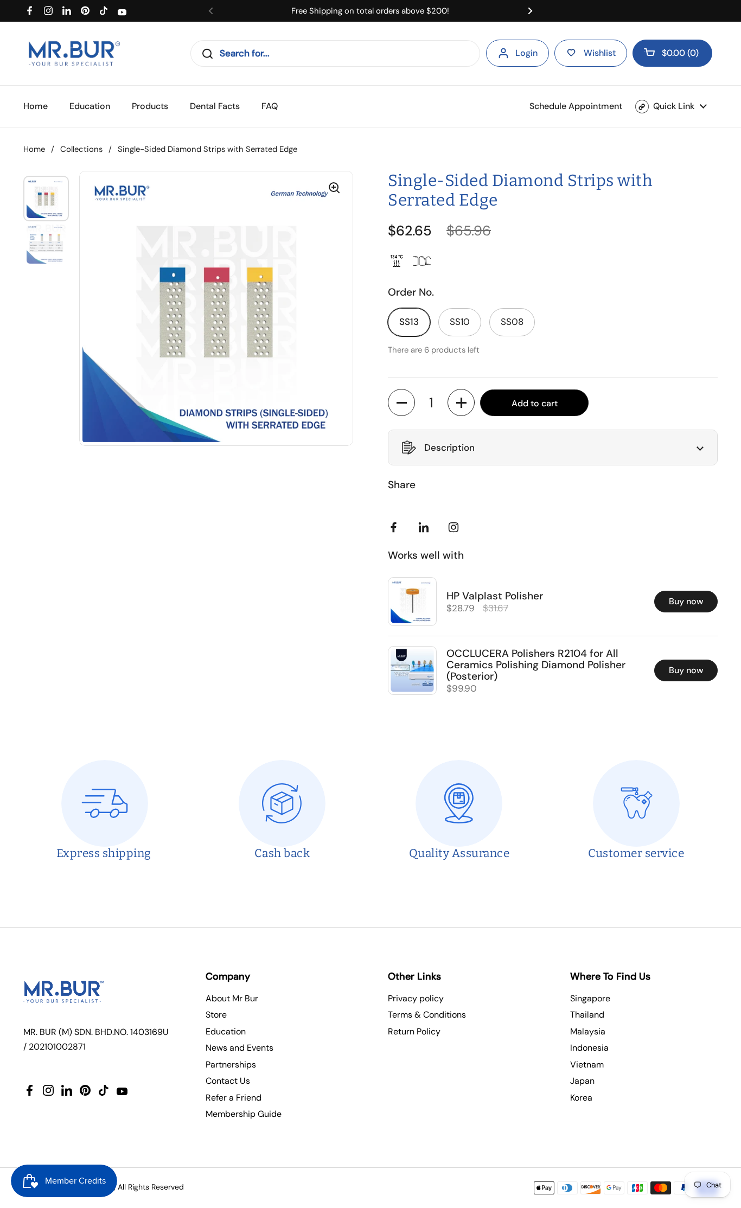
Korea (581, 1097)
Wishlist (600, 53)
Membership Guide (244, 1114)
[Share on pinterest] (426, 527)
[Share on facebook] (396, 527)
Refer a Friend (233, 1097)
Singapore (590, 998)
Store (216, 1014)
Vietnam (587, 1064)
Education (226, 1031)
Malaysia (587, 1031)
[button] (672, 53)
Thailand (587, 1014)
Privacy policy (416, 998)
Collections (81, 149)
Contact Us (228, 1080)
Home (34, 149)
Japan (582, 1080)
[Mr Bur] (74, 53)
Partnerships (231, 1064)
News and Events (239, 1047)
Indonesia (589, 1047)
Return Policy (414, 1031)
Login (526, 53)
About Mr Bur (232, 998)
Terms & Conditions (427, 1014)
